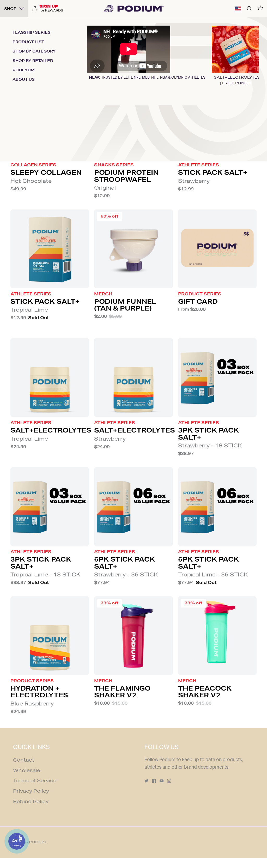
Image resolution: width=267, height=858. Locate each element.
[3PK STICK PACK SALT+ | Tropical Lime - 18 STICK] (49, 506)
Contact (23, 760)
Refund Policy (30, 801)
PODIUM (37, 842)
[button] (238, 8)
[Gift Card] (217, 248)
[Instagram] (169, 781)
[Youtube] (161, 781)
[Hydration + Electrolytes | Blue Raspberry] (49, 635)
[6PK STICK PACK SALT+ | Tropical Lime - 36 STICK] (217, 506)
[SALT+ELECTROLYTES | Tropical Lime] (49, 377)
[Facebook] (154, 781)
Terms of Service (34, 780)
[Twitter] (146, 781)
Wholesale (26, 770)
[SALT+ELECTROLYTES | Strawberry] (133, 377)
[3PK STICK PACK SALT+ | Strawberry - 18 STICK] (217, 377)
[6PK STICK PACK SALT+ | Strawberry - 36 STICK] (133, 506)
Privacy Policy (31, 791)
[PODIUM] (133, 8)
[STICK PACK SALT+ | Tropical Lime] (49, 248)
